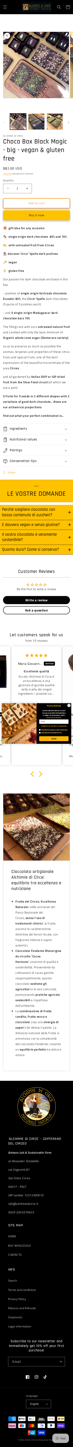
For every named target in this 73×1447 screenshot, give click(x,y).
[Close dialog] (68, 705)
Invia (54, 738)
